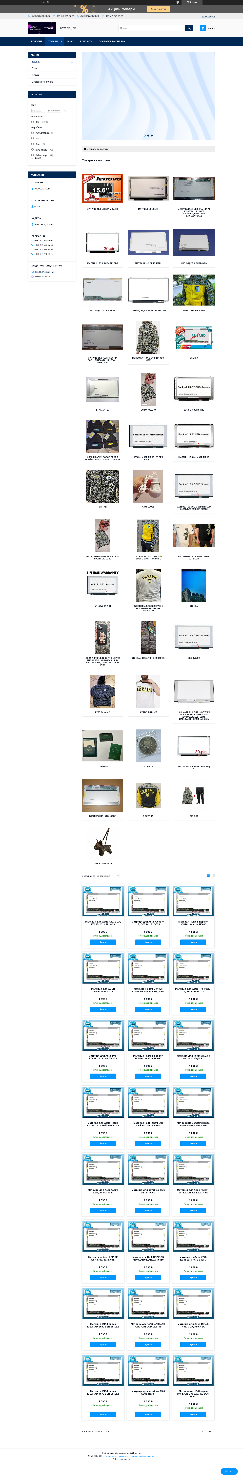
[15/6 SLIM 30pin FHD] (194, 389)
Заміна (194, 358)
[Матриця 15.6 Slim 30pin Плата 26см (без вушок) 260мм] (194, 486)
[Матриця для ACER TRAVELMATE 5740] (103, 968)
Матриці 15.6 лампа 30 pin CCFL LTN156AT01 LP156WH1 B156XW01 (103, 360)
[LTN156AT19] (102, 389)
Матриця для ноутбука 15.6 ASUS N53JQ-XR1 (193, 1057)
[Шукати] (189, 28)
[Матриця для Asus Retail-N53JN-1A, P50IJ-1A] (193, 1303)
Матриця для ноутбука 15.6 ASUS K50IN (148, 1191)
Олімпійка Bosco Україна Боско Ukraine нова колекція (148, 608)
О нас (70, 41)
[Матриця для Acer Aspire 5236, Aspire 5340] (103, 1169)
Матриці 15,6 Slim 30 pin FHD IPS (148, 310)
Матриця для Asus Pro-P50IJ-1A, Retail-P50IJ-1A (193, 990)
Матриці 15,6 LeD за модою (103, 209)
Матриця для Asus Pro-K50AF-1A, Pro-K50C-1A (103, 1057)
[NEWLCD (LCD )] (42, 32)
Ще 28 (38, 158)
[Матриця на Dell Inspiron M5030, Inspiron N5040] (148, 1034)
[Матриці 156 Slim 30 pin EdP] (102, 242)
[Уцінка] (194, 585)
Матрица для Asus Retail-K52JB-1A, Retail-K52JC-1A (103, 1124)
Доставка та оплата (112, 41)
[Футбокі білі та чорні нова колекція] (194, 535)
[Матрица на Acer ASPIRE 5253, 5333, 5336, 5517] (103, 1236)
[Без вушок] (194, 637)
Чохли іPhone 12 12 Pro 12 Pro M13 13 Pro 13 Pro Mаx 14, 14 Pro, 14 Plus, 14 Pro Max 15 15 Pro (102, 661)
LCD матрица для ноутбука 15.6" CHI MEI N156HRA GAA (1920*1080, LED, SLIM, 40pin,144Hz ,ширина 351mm (194, 715)
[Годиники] (102, 745)
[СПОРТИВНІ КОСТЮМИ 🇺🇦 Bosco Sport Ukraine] (148, 535)
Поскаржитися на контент (116, 1456)
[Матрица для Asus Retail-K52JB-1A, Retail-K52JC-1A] (103, 1102)
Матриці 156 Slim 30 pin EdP (102, 263)
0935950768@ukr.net (44, 272)
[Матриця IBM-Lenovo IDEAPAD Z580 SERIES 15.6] (103, 1303)
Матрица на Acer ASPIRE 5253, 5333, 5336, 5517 (103, 1258)
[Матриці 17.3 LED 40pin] (102, 290)
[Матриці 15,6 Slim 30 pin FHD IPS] (148, 290)
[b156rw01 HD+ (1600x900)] (102, 795)
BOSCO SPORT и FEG (194, 310)
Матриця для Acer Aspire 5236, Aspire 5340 (103, 1191)
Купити (103, 942)
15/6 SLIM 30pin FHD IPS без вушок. (148, 458)
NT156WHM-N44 (103, 606)
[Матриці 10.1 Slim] (148, 188)
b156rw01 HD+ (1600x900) (102, 816)
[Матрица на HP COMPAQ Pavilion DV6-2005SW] (148, 1102)
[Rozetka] (148, 795)
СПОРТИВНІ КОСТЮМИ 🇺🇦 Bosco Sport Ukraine (148, 557)
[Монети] (148, 745)
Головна (36, 41)
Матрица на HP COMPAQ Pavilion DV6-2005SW (148, 1124)
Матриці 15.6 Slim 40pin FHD (193, 457)
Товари (53, 41)
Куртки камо (102, 712)
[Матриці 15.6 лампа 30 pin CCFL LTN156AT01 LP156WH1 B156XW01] (102, 337)
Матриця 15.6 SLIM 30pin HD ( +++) (194, 767)
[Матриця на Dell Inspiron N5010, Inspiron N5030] (193, 900)
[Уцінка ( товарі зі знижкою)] (148, 637)
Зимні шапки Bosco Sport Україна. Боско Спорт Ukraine (102, 458)
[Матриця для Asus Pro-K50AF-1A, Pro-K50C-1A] (103, 1034)
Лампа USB (148, 507)
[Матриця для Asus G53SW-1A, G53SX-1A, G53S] (148, 900)
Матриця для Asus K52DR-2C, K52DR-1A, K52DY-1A (193, 1191)
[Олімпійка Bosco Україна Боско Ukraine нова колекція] (148, 585)
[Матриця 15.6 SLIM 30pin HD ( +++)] (194, 745)
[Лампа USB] (148, 486)
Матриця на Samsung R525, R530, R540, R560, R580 (193, 1124)
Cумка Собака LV (102, 863)
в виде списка (213, 876)
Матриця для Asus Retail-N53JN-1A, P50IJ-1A (193, 1325)
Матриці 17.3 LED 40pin (102, 310)
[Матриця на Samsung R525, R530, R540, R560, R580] (193, 1102)
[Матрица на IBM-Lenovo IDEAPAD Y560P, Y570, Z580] (148, 968)
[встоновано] (148, 389)
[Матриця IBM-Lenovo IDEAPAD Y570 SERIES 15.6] (103, 1370)
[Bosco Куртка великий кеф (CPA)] (148, 337)
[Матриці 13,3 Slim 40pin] (148, 242)
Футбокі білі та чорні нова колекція (194, 557)
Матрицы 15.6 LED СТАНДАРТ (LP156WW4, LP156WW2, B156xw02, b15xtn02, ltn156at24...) (194, 212)
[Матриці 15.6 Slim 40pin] (194, 242)
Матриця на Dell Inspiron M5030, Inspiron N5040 (148, 1057)
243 (209, 1431)
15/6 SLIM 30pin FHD (194, 410)
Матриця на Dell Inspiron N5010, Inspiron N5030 (193, 923)
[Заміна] (194, 337)
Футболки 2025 (148, 712)
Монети (148, 766)
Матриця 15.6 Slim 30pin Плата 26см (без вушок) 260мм (194, 508)
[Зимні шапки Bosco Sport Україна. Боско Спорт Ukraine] (102, 436)
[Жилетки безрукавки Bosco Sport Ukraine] (102, 535)
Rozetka (148, 816)
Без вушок (194, 658)
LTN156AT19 (102, 410)
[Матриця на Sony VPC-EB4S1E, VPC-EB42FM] (193, 1236)
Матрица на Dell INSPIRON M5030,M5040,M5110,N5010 (148, 1258)
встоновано (148, 410)
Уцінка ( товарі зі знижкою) (148, 658)
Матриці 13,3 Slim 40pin (148, 263)
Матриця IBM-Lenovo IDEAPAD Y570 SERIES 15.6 (103, 1392)
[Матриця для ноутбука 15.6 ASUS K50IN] (148, 1169)
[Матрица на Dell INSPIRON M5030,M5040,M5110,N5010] (148, 1236)
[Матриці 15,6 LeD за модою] (102, 188)
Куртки (103, 507)
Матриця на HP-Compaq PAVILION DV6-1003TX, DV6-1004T (193, 1394)
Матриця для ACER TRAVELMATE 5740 (103, 990)
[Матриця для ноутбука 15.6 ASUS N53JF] (148, 1370)
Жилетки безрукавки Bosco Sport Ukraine (102, 557)
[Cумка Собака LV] (102, 842)
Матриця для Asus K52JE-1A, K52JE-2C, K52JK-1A (103, 923)
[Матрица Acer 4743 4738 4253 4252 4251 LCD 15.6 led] (148, 1303)
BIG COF (194, 816)
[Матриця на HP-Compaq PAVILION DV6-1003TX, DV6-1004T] (193, 1370)
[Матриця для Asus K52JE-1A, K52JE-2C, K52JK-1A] (103, 900)
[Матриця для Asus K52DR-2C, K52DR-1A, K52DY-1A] (193, 1169)
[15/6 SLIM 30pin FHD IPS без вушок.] (148, 436)
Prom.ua (137, 1453)
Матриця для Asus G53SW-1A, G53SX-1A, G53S (148, 923)
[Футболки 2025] (148, 691)
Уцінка (194, 606)
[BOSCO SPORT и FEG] (194, 290)
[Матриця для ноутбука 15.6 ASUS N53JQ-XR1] (193, 1034)
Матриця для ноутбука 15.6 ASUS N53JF (148, 1392)
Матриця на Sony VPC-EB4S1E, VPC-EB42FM (193, 1258)
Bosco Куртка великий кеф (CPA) (148, 359)
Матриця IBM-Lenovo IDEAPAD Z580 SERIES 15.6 (103, 1325)
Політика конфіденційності (142, 1456)
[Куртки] (102, 486)
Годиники (102, 766)
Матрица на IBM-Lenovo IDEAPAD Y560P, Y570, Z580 (148, 990)
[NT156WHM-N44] (102, 585)
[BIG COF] (194, 795)
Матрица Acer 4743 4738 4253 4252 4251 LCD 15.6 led (148, 1325)
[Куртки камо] (102, 691)
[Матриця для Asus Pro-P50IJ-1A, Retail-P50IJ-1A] (193, 968)
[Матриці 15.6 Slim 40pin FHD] (194, 436)
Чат (232, 1471)
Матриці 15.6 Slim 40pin (194, 263)
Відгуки (36, 75)
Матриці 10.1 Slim (148, 209)
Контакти (86, 41)
